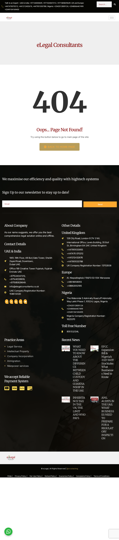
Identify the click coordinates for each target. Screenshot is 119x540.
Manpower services (18, 365)
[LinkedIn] (16, 301)
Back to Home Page (61, 146)
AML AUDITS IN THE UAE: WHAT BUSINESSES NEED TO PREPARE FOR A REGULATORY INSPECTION (107, 418)
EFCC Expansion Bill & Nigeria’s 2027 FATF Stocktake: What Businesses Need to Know (107, 362)
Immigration (13, 361)
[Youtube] (25, 301)
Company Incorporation (20, 356)
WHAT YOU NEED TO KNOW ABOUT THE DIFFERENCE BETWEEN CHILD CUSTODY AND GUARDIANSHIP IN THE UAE (79, 368)
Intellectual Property (18, 351)
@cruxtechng (72, 468)
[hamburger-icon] (112, 18)
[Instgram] (20, 301)
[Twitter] (11, 301)
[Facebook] (6, 301)
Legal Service (14, 346)
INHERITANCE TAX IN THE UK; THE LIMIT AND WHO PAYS (79, 408)
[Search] (115, 4)
